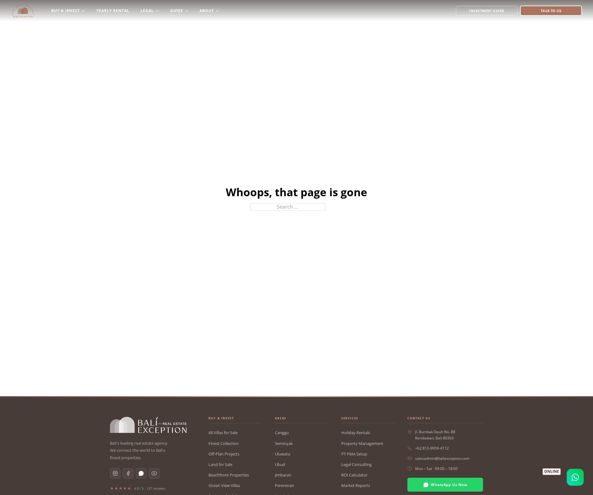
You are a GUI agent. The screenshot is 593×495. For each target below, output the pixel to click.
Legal (147, 10)
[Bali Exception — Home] (148, 425)
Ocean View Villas (224, 485)
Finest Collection (223, 443)
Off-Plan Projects (223, 454)
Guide (176, 10)
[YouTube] (154, 473)
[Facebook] (128, 473)
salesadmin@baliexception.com (442, 458)
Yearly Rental (112, 10)
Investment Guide (486, 10)
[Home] (23, 10)
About (207, 10)
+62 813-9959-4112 (432, 448)
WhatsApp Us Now (449, 484)
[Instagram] (115, 473)
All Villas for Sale (223, 432)
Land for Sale (220, 464)
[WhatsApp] (141, 473)
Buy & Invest (65, 10)
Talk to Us (551, 10)
